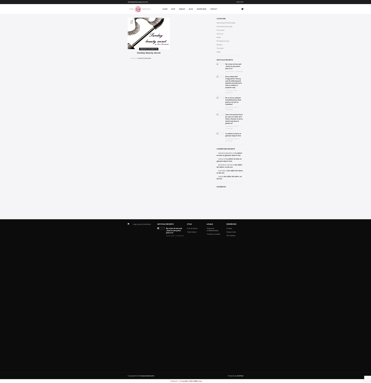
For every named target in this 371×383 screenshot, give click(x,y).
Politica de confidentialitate (212, 229)
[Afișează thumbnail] (220, 68)
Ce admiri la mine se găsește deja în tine (233, 134)
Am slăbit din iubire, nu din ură (229, 166)
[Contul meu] (229, 9)
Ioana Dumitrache (144, 58)
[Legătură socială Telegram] (165, 57)
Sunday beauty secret (149, 52)
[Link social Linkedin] (160, 57)
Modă (219, 37)
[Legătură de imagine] (141, 296)
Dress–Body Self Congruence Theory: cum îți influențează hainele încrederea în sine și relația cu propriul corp (233, 82)
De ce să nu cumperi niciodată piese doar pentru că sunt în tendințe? (233, 101)
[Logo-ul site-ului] (139, 9)
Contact (229, 228)
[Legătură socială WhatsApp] (233, 2)
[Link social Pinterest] (231, 2)
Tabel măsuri (192, 232)
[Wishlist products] (236, 9)
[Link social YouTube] (228, 2)
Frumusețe (220, 30)
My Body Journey (223, 41)
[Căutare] (233, 9)
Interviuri (220, 34)
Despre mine (231, 232)
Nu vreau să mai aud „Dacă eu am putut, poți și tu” (233, 66)
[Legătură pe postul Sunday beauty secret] (149, 33)
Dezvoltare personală (224, 26)
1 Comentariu (238, 71)
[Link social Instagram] (226, 2)
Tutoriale (220, 48)
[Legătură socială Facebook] (221, 2)
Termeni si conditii (213, 234)
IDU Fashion (230, 235)
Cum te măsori (192, 228)
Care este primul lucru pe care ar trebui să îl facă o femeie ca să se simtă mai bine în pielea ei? (234, 118)
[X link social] (224, 2)
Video (219, 52)
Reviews (219, 45)
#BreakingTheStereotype (148, 49)
